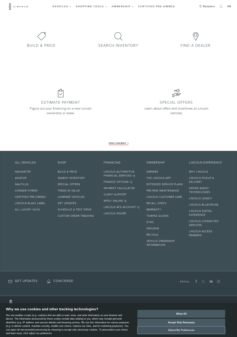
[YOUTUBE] (210, 281)
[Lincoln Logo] (18, 6)
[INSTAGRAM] (218, 281)
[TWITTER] (203, 281)
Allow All (181, 313)
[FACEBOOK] (196, 281)
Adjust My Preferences (181, 330)
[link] (41, 35)
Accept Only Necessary (181, 322)
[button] (62, 6)
